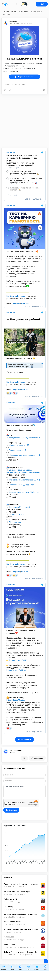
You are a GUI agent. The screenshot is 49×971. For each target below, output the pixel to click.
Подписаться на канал (26, 77)
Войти (43, 4)
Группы (29, 969)
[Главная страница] (6, 4)
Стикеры (36, 969)
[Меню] (2, 4)
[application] (24, 848)
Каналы (14, 12)
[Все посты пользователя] (24, 758)
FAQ (45, 969)
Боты (20, 969)
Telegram (6, 12)
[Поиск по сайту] (17, 4)
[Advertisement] (24, 121)
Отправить (13, 810)
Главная (3, 969)
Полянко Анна (16, 750)
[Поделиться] (10, 90)
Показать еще (26, 739)
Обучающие (23, 12)
